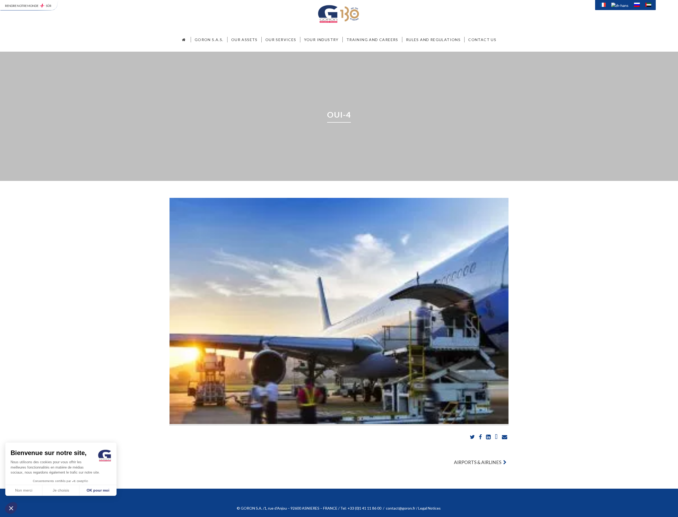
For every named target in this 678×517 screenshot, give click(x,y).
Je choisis (61, 490)
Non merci (23, 490)
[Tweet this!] (472, 437)
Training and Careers (372, 39)
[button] (11, 508)
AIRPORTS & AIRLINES (478, 462)
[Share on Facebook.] (480, 437)
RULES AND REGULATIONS (433, 39)
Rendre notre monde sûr (28, 5)
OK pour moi (98, 490)
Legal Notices (429, 508)
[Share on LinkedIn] (488, 437)
